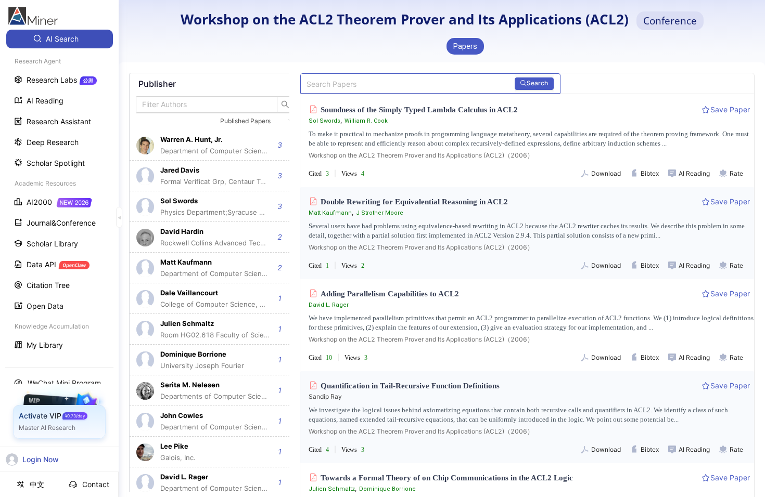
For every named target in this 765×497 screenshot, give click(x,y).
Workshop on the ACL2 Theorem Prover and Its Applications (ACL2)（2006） (421, 155)
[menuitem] (59, 39)
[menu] (59, 193)
